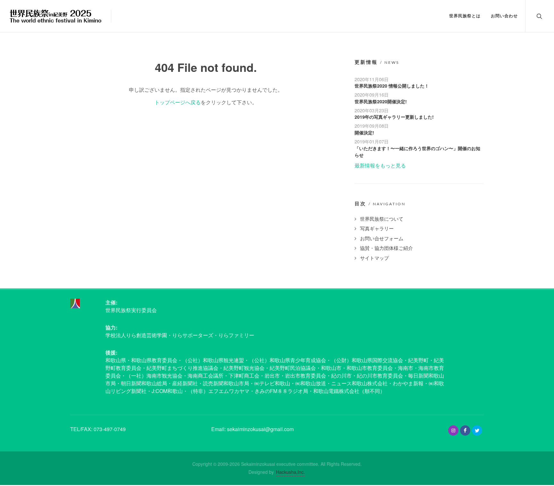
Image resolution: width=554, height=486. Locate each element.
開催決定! (364, 132)
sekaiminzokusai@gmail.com (260, 429)
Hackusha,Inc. (290, 472)
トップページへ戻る (178, 102)
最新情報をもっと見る (380, 165)
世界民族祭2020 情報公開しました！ (392, 85)
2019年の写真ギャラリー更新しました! (394, 117)
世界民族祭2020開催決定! (381, 101)
